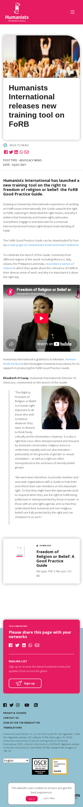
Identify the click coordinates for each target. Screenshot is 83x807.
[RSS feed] (36, 705)
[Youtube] (26, 705)
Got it (32, 798)
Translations (12, 727)
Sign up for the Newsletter (21, 722)
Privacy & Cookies (14, 713)
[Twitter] (11, 705)
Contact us (11, 717)
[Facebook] (5, 705)
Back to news (19, 145)
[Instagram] (18, 705)
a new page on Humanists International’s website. (43, 245)
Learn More (49, 798)
